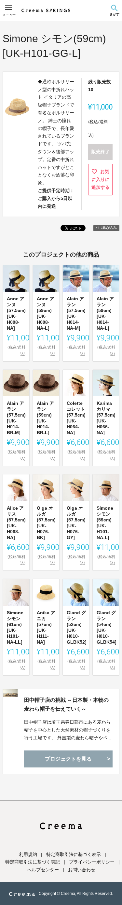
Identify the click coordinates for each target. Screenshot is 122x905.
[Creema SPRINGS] (45, 10)
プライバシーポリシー (92, 861)
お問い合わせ (81, 869)
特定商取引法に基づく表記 (32, 861)
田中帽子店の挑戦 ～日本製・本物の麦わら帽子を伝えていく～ (66, 704)
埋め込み (109, 227)
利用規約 (28, 854)
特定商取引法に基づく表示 (73, 854)
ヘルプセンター (43, 869)
